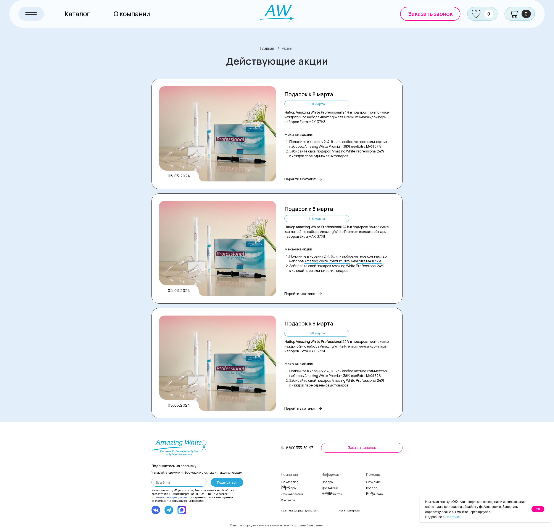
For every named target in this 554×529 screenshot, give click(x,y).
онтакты (288, 500)
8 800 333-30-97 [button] (299, 447)
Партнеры (288, 488)
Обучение (373, 482)
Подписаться (227, 482)
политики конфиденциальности (172, 497)
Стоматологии (292, 494)
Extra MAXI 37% (369, 146)
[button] (430, 14)
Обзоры (327, 482)
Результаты (374, 494)
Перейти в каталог (300, 179)
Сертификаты (332, 494)
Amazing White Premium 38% (327, 146)
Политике (452, 517)
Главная (267, 48)
